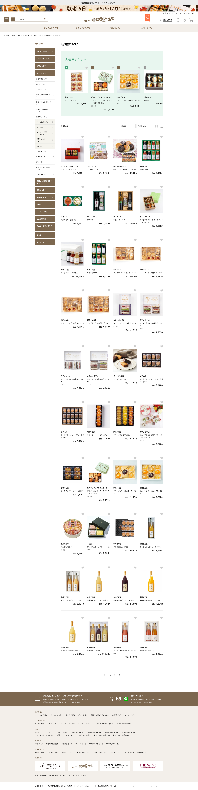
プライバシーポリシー (84, 786)
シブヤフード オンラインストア (32, 35)
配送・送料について (84, 752)
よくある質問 (129, 752)
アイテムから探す (41, 715)
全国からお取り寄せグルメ (100, 715)
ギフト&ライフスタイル (187, 13)
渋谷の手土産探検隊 (124, 724)
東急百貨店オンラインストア (12, 35)
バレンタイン (69, 735)
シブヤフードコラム (68, 724)
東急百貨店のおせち (112, 732)
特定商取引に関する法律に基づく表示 (60, 786)
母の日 (49, 732)
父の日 (57, 732)
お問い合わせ (141, 752)
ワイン (160, 13)
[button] (159, 80)
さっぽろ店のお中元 (84, 735)
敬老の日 (66, 732)
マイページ (39, 744)
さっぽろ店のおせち (129, 732)
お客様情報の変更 (52, 744)
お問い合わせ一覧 (112, 744)
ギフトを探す (48, 35)
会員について (39, 752)
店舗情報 (38, 786)
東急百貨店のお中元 (101, 735)
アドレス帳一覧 (80, 744)
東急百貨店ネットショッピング (59, 775)
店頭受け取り (117, 715)
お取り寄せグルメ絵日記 (105, 724)
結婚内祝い (58, 35)
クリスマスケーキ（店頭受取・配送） (48, 735)
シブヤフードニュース (86, 724)
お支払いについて (67, 752)
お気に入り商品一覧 (96, 744)
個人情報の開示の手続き (106, 786)
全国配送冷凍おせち (95, 732)
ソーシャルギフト (131, 715)
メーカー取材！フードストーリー (46, 724)
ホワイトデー (39, 732)
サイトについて (116, 752)
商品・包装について (101, 752)
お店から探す (70, 715)
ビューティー (171, 13)
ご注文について (52, 752)
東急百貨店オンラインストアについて (98, 2)
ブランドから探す (56, 715)
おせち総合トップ (78, 732)
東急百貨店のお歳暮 (120, 735)
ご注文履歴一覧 (66, 744)
